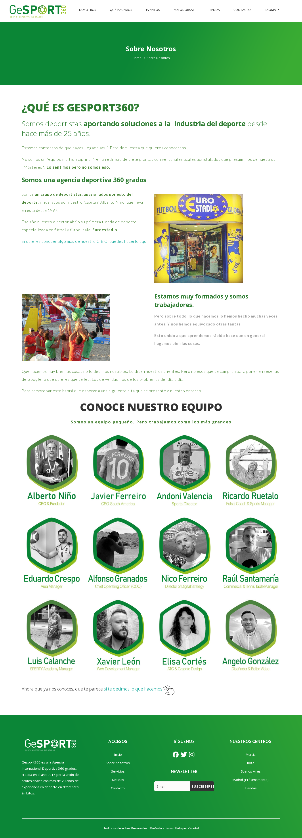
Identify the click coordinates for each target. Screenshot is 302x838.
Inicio (118, 754)
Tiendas (251, 788)
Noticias (118, 779)
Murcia (251, 754)
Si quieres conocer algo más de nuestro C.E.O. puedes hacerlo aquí (85, 241)
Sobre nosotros (118, 763)
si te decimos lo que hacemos (133, 689)
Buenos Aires (251, 771)
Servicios (118, 771)
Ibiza (250, 763)
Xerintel (193, 828)
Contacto (118, 788)
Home (136, 57)
